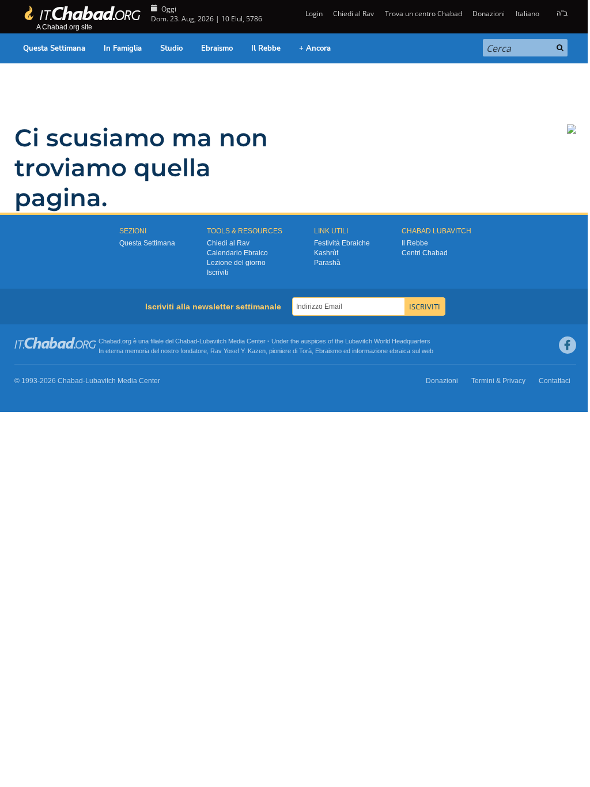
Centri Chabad (425, 253)
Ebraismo (217, 48)
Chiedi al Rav (353, 13)
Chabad (186, 341)
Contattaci (554, 381)
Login (313, 13)
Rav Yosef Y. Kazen (238, 350)
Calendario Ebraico (237, 253)
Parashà (327, 263)
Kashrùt (326, 253)
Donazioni (488, 13)
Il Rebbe (266, 48)
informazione (370, 350)
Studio (171, 48)
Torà (305, 350)
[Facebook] (567, 345)
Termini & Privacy (498, 381)
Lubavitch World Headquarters (387, 341)
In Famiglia (123, 48)
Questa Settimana (54, 48)
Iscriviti (217, 272)
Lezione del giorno (236, 263)
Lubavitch (212, 341)
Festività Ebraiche (342, 243)
